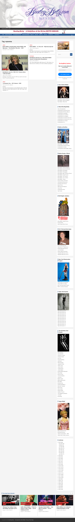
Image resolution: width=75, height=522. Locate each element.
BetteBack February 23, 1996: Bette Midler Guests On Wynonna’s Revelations (41, 58)
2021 (60, 461)
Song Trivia (60, 188)
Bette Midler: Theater (62, 179)
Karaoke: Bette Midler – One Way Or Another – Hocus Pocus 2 (46, 508)
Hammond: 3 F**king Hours (63, 247)
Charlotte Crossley (61, 355)
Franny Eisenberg (61, 359)
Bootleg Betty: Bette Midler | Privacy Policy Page (24, 519)
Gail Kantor (60, 361)
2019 (60, 464)
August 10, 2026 (42, 511)
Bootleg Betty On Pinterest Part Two (65, 119)
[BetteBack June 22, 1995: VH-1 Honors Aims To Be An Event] (15, 63)
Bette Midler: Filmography (62, 171)
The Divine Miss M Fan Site (26, 504)
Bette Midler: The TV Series (63, 144)
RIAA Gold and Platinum (62, 186)
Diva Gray (59, 358)
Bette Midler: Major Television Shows (65, 173)
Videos (36, 34)
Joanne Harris (60, 367)
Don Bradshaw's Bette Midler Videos (64, 148)
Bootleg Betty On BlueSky (62, 113)
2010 (60, 477)
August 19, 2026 (6, 510)
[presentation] (71, 493)
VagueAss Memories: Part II (63, 254)
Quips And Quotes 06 (62, 318)
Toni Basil (59, 394)
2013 (60, 473)
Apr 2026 (60, 449)
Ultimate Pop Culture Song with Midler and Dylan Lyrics (10, 507)
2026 (60, 442)
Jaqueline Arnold (61, 364)
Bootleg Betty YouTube (62, 147)
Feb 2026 (60, 452)
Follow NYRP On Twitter (62, 283)
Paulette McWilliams (61, 384)
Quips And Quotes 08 (62, 321)
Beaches (26, 502)
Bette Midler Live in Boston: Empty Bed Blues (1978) (64, 507)
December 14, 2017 (6, 49)
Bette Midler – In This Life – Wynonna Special (41, 46)
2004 (60, 486)
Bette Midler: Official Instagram (63, 100)
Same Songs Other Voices (63, 224)
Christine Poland (61, 356)
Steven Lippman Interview (62, 251)
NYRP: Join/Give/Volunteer (63, 286)
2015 (60, 470)
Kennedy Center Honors (62, 183)
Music (31, 34)
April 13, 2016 (32, 60)
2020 (60, 462)
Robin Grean (60, 387)
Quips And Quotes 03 (62, 314)
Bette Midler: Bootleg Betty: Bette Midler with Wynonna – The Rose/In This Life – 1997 (14, 47)
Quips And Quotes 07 (62, 319)
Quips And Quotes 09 (62, 322)
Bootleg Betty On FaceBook (63, 114)
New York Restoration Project (63, 285)
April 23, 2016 (5, 75)
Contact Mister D (57, 34)
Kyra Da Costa (60, 374)
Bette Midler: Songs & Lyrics (63, 174)
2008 (60, 480)
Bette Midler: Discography (62, 170)
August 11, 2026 (24, 511)
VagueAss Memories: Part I (63, 252)
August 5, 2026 (59, 510)
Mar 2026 (60, 451)
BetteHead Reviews (61, 432)
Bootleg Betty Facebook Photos (64, 110)
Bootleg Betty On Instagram (63, 116)
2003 (60, 487)
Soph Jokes (60, 191)
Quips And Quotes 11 (62, 325)
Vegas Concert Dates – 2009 (63, 433)
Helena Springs (60, 362)
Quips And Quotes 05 (62, 316)
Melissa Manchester (61, 380)
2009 (60, 479)
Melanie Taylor (60, 378)
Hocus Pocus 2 (42, 504)
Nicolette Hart (60, 383)
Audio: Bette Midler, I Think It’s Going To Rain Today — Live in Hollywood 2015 (28, 508)
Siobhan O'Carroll (61, 392)
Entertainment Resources (62, 182)
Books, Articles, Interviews (63, 180)
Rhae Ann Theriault (61, 386)
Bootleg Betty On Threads (63, 120)
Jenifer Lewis (60, 365)
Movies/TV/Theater (8, 34)
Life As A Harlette (61, 375)
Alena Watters (60, 352)
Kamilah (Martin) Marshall (62, 371)
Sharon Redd (60, 389)
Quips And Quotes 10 (62, 324)
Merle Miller (60, 381)
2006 (60, 483)
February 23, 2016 (6, 84)
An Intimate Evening (61, 502)
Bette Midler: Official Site (62, 101)
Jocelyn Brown (60, 368)
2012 (60, 474)
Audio (4, 502)
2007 (60, 481)
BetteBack (5, 69)
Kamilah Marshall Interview (63, 248)
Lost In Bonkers (61, 250)
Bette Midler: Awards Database (63, 98)
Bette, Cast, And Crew (62, 430)
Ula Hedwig (60, 396)
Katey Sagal (60, 372)
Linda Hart (60, 377)
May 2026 (60, 448)
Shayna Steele (60, 390)
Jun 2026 (60, 446)
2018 (60, 465)
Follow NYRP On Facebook (63, 282)
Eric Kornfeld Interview (62, 245)
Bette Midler (8, 502)
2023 (60, 458)
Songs (4, 504)
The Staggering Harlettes (62, 393)
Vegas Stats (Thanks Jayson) (63, 435)
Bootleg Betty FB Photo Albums (64, 111)
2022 (60, 459)
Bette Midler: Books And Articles (64, 169)
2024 (60, 457)
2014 (60, 471)
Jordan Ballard (60, 370)
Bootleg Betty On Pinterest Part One (64, 117)
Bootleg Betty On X (61, 122)
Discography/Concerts (16, 34)
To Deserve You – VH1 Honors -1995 (12, 83)
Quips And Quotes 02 (62, 312)
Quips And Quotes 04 (62, 315)
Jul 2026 (60, 445)
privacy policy (69, 77)
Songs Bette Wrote (61, 189)
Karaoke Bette (60, 222)
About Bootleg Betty (61, 108)
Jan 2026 (60, 454)
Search (71, 54)
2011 (60, 476)
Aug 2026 (60, 443)
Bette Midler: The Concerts (63, 176)
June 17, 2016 (32, 48)
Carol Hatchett (60, 353)
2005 (60, 484)
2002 (60, 489)
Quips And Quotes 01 (62, 311)
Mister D (12, 49)
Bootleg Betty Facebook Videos (64, 145)
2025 (60, 455)
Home (3, 34)
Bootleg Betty (11, 519)
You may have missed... (9, 493)
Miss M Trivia (60, 185)
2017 (60, 467)
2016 (60, 468)
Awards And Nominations (25, 34)
